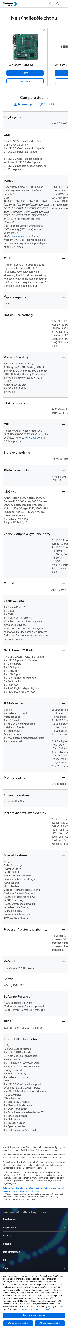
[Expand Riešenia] (64, 1243)
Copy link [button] (49, 104)
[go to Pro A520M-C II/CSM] (25, 47)
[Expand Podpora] (64, 1268)
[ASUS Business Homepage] (10, 4)
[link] (25, 81)
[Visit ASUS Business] (12, 1212)
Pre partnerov (9, 1227)
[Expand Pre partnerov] (64, 1227)
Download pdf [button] (26, 104)
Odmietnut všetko (18, 1323)
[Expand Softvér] (64, 1260)
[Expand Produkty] (64, 1235)
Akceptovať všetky (49, 1323)
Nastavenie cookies (34, 1315)
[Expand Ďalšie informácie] (64, 1251)
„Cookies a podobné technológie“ (35, 1309)
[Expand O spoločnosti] (64, 1219)
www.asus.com (22, 236)
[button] (51, 4)
